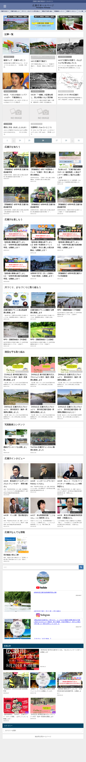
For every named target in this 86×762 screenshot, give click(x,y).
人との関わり (8, 123)
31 (79, 140)
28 (66, 140)
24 (20, 140)
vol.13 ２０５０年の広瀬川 (68, 94)
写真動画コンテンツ (59, 11)
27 (57, 140)
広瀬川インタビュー (71, 11)
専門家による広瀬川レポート (66, 91)
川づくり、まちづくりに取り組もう (31, 11)
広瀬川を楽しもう (15, 11)
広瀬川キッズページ (36, 123)
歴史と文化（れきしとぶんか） (15, 127)
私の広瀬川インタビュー (10, 91)
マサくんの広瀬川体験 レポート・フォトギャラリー (43, 57)
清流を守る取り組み (47, 11)
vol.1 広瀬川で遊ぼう (39, 61)
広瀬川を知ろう (5, 11)
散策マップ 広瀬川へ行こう (14, 60)
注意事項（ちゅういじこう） (42, 127)
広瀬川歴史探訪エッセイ (65, 56)
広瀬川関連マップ (9, 56)
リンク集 (80, 11)
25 (29, 140)
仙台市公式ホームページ (43, 736)
